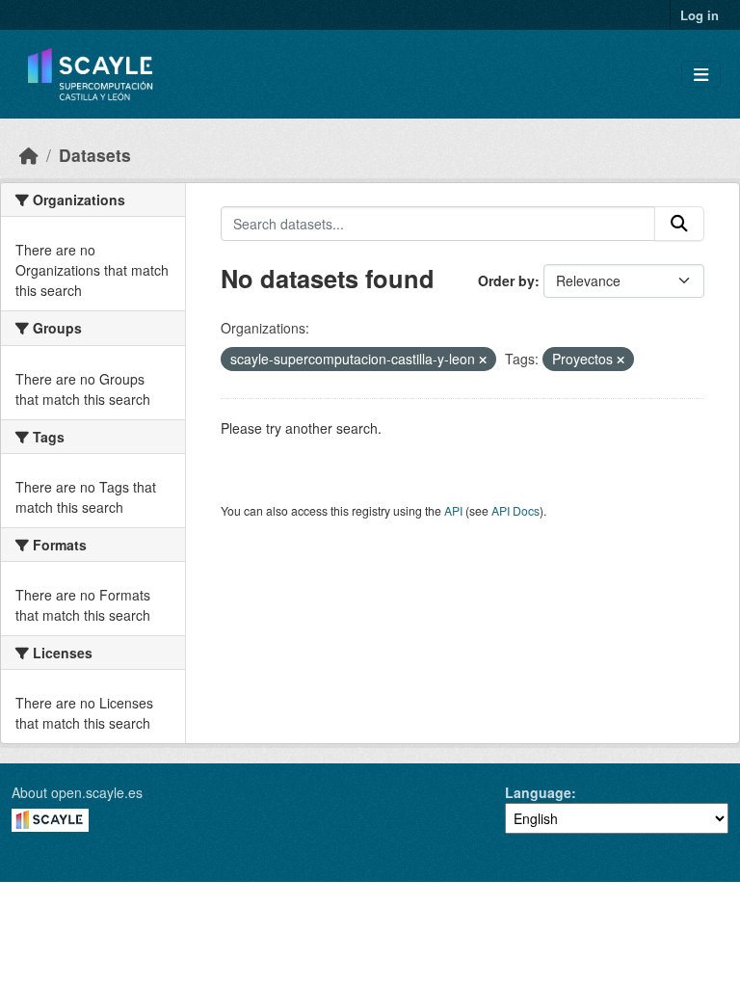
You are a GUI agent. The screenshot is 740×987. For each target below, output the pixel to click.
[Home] (29, 155)
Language (538, 792)
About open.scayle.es (77, 792)
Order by (506, 280)
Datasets (95, 155)
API (453, 510)
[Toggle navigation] (701, 75)
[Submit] (679, 223)
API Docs (515, 510)
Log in (699, 15)
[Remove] (483, 359)
